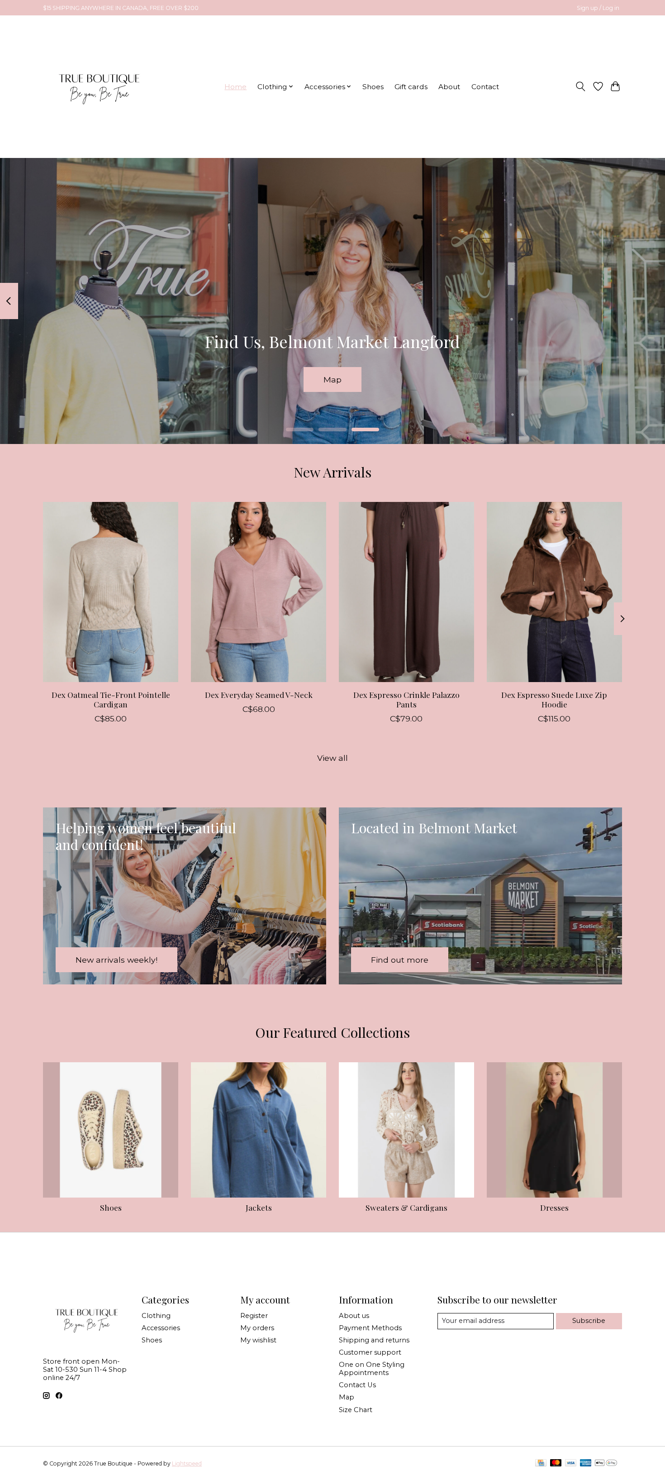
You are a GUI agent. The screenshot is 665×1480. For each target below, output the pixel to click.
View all (332, 758)
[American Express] (586, 1463)
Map (332, 379)
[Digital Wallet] (606, 1463)
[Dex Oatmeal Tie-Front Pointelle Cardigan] (110, 592)
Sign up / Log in (598, 8)
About (449, 86)
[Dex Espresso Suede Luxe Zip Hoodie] (554, 592)
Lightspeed (187, 1463)
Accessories (161, 1328)
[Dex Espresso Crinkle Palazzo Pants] (406, 592)
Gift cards (411, 86)
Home (235, 86)
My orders (257, 1328)
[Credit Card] (540, 1463)
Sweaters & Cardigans (406, 1207)
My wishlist (258, 1340)
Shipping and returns (374, 1340)
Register (254, 1316)
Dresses (554, 1207)
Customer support (370, 1352)
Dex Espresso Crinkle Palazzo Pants (406, 699)
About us (354, 1316)
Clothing (156, 1316)
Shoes (373, 86)
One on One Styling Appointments (371, 1369)
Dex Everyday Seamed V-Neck (259, 694)
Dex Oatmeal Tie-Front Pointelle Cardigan (111, 699)
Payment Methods (370, 1328)
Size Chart (355, 1410)
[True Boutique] (98, 86)
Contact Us (357, 1385)
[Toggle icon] (580, 86)
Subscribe (588, 1321)
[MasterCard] (556, 1463)
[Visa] (571, 1463)
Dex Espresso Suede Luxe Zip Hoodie (554, 699)
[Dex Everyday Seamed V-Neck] (258, 592)
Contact (485, 86)
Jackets (259, 1207)
